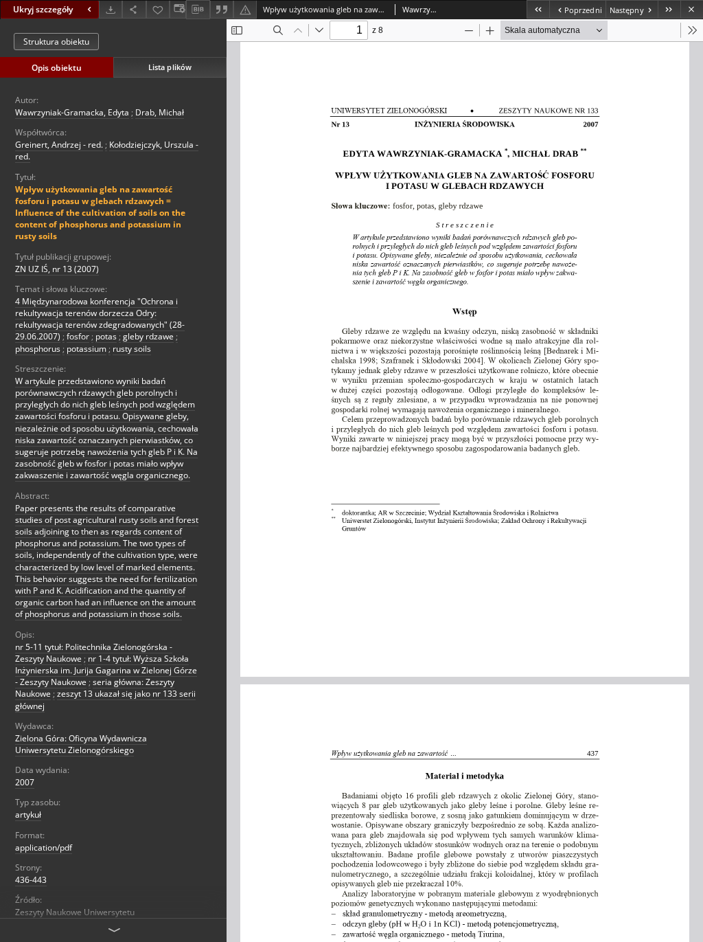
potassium (86, 349)
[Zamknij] (691, 9)
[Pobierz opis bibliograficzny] (197, 9)
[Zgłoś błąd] (245, 9)
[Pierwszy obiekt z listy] (538, 9)
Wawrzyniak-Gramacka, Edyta (72, 112)
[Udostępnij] (134, 9)
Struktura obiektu (56, 41)
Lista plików (170, 67)
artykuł (28, 814)
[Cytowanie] (221, 9)
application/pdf (43, 847)
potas (106, 336)
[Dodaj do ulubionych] (158, 9)
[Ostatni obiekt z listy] (669, 9)
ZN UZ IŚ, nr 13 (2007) (57, 269)
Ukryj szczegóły (43, 9)
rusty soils (132, 349)
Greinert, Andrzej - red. (59, 144)
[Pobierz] (110, 9)
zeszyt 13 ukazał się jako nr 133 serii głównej (105, 699)
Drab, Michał (159, 112)
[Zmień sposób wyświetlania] (178, 9)
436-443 (31, 880)
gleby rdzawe (148, 336)
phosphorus (37, 349)
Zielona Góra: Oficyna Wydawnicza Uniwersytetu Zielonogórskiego (81, 744)
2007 (24, 782)
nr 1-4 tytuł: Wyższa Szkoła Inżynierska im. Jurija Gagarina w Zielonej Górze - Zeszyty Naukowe (106, 670)
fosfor (78, 336)
